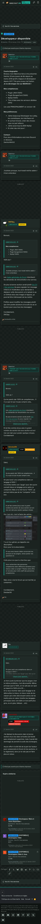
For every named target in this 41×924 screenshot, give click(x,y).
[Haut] (32, 899)
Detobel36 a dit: (12, 659)
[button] (3, 3)
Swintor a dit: (11, 242)
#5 (36, 458)
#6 (36, 653)
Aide (22, 899)
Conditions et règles (20, 896)
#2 (36, 166)
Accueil (27, 899)
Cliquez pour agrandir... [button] (20, 424)
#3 (36, 231)
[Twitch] (28, 915)
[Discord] (8, 915)
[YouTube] (3, 920)
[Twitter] (33, 915)
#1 (36, 67)
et (9, 319)
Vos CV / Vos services (23, 824)
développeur (27, 42)
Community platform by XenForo (18, 906)
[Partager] (33, 67)
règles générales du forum (16, 277)
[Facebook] (3, 915)
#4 (36, 379)
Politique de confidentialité (11, 899)
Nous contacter (7, 896)
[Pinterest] (23, 915)
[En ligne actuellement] (6, 225)
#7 (36, 729)
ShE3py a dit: (10, 384)
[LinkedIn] (18, 915)
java (34, 42)
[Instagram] (13, 915)
